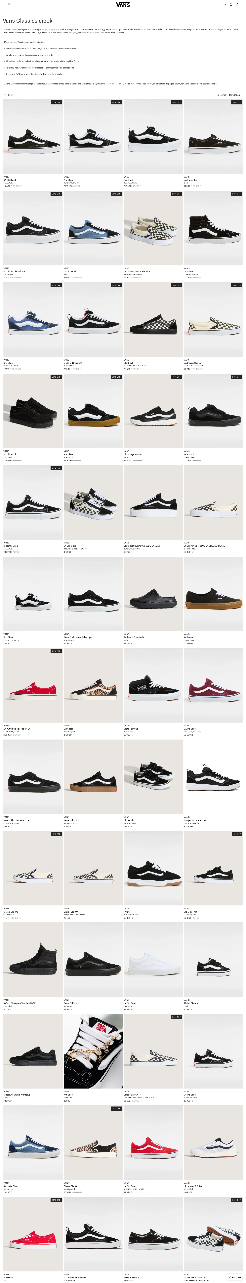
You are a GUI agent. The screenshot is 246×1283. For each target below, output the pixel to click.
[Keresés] (225, 4)
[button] (235, 95)
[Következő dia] (58, 136)
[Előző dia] (7, 136)
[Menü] (9, 4)
